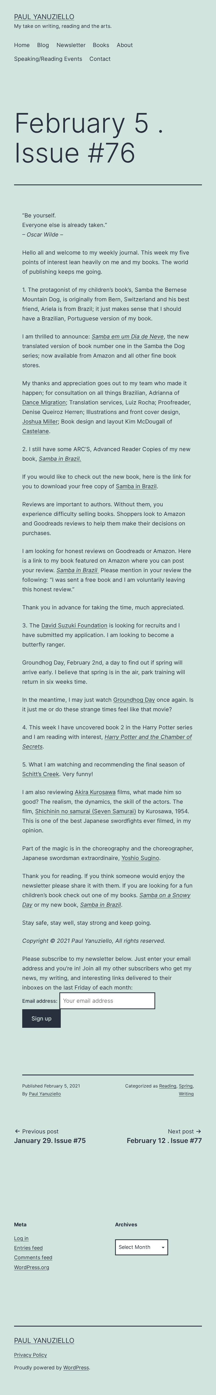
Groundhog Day (134, 699)
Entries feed (28, 1248)
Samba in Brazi (135, 486)
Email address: (40, 1001)
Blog (43, 45)
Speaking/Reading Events (48, 58)
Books (101, 45)
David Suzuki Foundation (74, 625)
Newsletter (71, 45)
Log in (21, 1238)
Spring (186, 1086)
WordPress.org (31, 1267)
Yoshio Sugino (140, 858)
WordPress (76, 1368)
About (125, 45)
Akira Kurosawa (95, 792)
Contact (100, 58)
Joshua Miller (40, 421)
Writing (186, 1094)
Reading (167, 1086)
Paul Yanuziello (44, 17)
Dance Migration (44, 402)
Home (22, 45)
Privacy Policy (30, 1355)
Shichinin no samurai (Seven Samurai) (85, 811)
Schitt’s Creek (40, 774)
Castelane (35, 431)
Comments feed (33, 1257)
